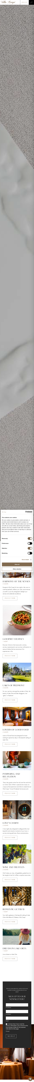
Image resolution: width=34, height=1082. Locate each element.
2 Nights (5, 584)
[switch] (30, 543)
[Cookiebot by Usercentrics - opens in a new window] (25, 512)
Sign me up (11, 1036)
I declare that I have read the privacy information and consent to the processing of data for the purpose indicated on (17, 1026)
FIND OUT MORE (10, 598)
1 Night (5, 641)
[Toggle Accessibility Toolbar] (30, 1079)
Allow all (17, 564)
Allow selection (17, 569)
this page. (16, 1029)
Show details (25, 559)
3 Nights (5, 779)
